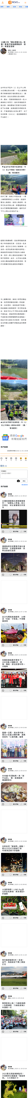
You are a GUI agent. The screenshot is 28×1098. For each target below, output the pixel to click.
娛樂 (8, 7)
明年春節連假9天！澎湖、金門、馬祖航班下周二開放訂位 (13, 962)
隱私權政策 (25, 484)
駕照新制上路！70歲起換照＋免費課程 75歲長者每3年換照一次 (14, 1005)
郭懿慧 (10, 494)
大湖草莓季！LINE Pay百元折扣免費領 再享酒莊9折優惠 (13, 891)
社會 (14, 7)
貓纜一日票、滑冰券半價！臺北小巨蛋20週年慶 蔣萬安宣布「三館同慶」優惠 (14, 734)
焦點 (9, 998)
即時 (2, 7)
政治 (20, 7)
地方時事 (10, 52)
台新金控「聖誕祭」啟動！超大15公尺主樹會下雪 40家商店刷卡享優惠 (13, 848)
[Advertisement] (14, 23)
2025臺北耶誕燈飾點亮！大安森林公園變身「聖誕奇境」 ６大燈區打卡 (13, 1075)
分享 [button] (24, 531)
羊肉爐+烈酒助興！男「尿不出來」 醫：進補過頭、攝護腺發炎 (13, 777)
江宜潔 (14, 50)
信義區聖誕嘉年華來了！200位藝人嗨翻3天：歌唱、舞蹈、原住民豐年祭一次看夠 (13, 663)
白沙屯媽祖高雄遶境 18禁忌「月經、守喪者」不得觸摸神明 (14, 618)
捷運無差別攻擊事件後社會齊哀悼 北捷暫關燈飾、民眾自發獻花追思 (13, 548)
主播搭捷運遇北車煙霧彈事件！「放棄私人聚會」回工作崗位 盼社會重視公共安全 (13, 504)
